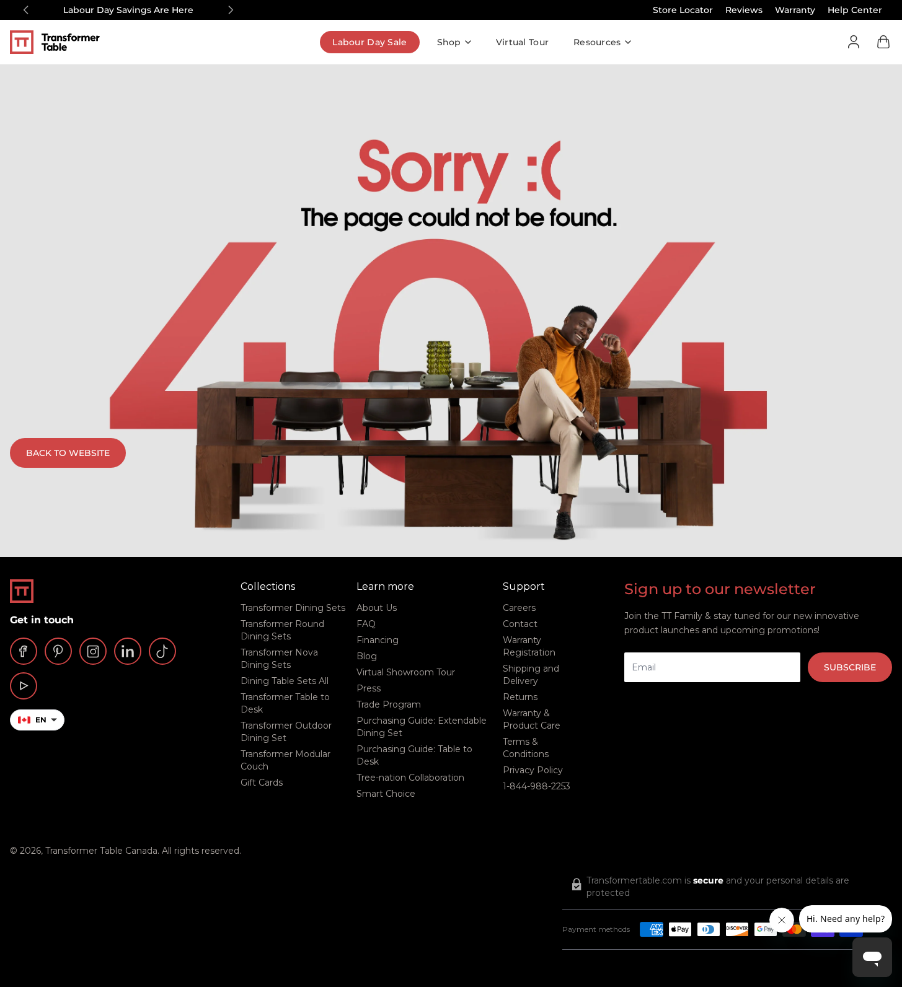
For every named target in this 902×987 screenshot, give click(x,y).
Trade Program (388, 704)
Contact (520, 623)
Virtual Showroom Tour (405, 672)
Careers (519, 607)
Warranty (795, 9)
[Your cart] (883, 42)
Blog (366, 656)
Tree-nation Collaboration (410, 777)
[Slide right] (230, 10)
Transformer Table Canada (101, 850)
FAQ (366, 623)
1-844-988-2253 (536, 786)
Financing (377, 640)
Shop (449, 42)
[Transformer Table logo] (64, 42)
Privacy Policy (533, 770)
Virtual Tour (522, 42)
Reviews (744, 9)
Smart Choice (385, 793)
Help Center (855, 9)
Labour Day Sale (369, 42)
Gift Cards (262, 782)
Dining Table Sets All (285, 681)
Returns (520, 697)
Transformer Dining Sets (293, 607)
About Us (376, 607)
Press (368, 688)
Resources (597, 42)
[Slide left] (26, 10)
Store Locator (683, 9)
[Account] (853, 42)
